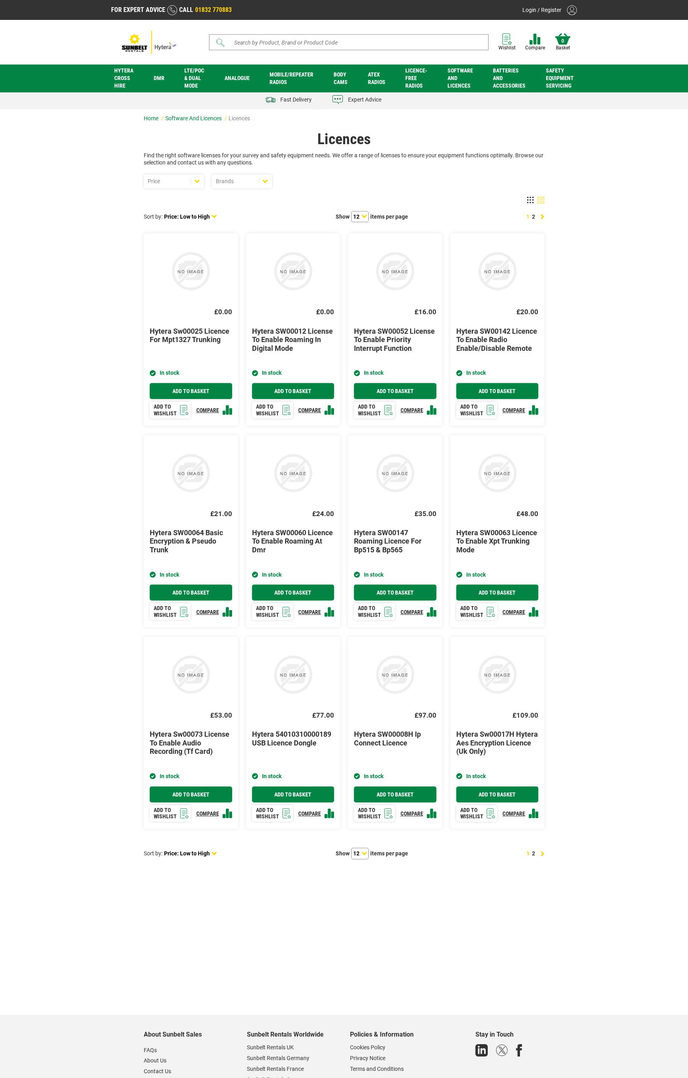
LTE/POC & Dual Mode (194, 78)
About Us (155, 1060)
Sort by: (153, 216)
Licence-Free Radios (416, 78)
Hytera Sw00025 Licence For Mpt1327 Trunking (189, 335)
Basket (563, 44)
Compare (535, 48)
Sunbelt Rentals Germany (278, 1058)
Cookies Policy (367, 1047)
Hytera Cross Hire (123, 78)
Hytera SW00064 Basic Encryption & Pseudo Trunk (186, 541)
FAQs (150, 1050)
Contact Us (157, 1071)
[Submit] (220, 42)
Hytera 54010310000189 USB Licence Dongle (291, 738)
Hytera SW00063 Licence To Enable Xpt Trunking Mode (496, 541)
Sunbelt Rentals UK (270, 1047)
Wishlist (507, 48)
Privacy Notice (367, 1058)
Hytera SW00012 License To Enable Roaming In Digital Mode (292, 339)
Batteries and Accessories (509, 78)
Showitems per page (372, 216)
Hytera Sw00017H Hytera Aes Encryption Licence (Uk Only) (497, 742)
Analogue (237, 78)
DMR (159, 78)
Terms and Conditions (377, 1069)
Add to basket (190, 391)
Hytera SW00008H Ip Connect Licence (387, 738)
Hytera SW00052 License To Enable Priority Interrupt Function (394, 339)
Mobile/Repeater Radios (291, 78)
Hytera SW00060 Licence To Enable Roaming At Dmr (292, 541)
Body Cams (341, 78)
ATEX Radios (376, 78)
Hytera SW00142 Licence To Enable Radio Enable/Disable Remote (496, 339)
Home (152, 118)
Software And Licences (460, 78)
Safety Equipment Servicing (560, 78)
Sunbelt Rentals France (275, 1069)
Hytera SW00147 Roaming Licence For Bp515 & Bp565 (388, 541)
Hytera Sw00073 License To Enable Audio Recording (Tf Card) (189, 742)
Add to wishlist (165, 410)
